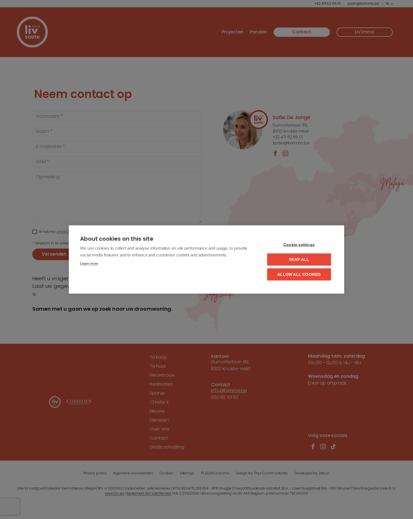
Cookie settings (299, 245)
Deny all (299, 260)
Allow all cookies (299, 274)
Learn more (89, 263)
